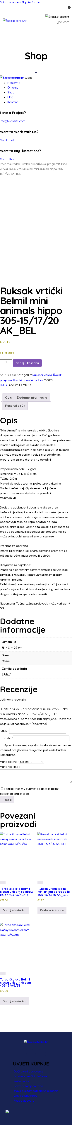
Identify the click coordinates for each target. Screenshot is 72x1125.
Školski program (48, 164)
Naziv (4, 731)
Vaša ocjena (9, 762)
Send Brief (7, 140)
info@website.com (12, 121)
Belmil (4, 385)
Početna (5, 164)
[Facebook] (31, 1053)
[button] (67, 30)
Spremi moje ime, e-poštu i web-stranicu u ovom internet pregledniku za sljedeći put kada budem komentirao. (35, 750)
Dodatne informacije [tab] (32, 397)
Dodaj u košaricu (27, 363)
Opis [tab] (8, 397)
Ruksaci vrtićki (42, 375)
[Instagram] (41, 1053)
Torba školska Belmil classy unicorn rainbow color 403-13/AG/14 (16, 892)
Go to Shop (8, 159)
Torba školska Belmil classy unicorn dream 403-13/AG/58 (15, 982)
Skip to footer (31, 2)
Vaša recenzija (11, 767)
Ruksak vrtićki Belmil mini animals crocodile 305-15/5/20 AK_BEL (53, 892)
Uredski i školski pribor (24, 164)
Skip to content (11, 2)
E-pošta (6, 738)
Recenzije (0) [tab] (15, 405)
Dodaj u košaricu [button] (14, 910)
